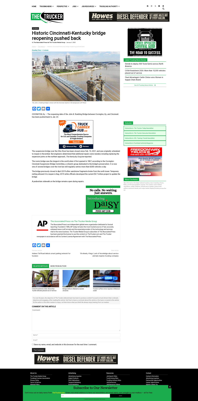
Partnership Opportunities (154, 380)
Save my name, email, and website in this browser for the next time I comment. (65, 344)
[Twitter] (155, 6)
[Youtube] (158, 6)
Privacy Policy (34, 380)
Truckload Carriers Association (40, 378)
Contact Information (152, 376)
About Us (33, 373)
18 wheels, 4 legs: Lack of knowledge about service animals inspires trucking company (99, 254)
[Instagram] (151, 6)
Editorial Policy (35, 384)
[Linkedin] (162, 6)
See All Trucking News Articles (143, 85)
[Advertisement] (145, 105)
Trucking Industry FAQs (113, 380)
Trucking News (46, 6)
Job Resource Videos (113, 384)
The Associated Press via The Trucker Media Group (49, 42)
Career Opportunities (152, 382)
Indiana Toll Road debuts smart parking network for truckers (51, 254)
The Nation (35, 28)
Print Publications (73, 380)
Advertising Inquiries (74, 376)
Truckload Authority (108, 6)
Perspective (62, 6)
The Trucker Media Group (38, 376)
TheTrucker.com (58, 393)
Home (34, 6)
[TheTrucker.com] (46, 17)
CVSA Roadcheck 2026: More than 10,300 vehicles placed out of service (44, 289)
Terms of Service (35, 382)
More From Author (58, 266)
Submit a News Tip (152, 384)
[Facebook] (147, 6)
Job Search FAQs (111, 376)
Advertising (72, 373)
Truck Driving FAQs (112, 378)
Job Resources (88, 6)
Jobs (74, 6)
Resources (110, 373)
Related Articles (40, 266)
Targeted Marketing (74, 382)
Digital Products (73, 378)
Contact (148, 373)
